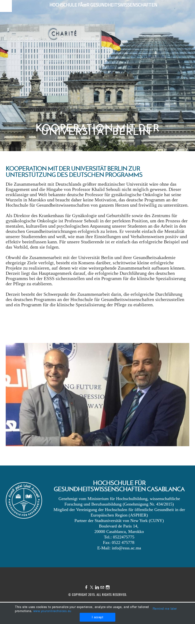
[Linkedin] (97, 587)
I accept (97, 617)
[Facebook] (86, 587)
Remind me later (165, 608)
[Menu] (6, 6)
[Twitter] (91, 587)
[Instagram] (108, 587)
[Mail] (102, 587)
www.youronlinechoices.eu (52, 611)
